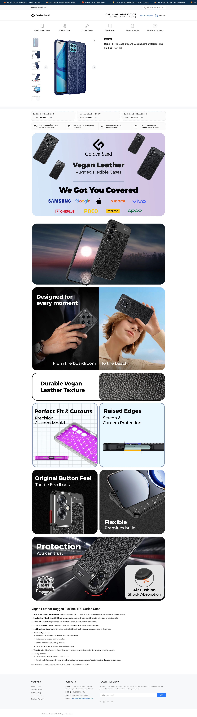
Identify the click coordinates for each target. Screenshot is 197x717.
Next (94, 67)
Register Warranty (37, 699)
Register (150, 16)
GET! (161, 695)
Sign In (142, 16)
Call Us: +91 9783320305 (120, 14)
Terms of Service (37, 696)
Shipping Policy (36, 689)
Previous (46, 67)
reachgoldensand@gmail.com (82, 698)
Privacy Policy (36, 686)
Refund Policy (36, 693)
